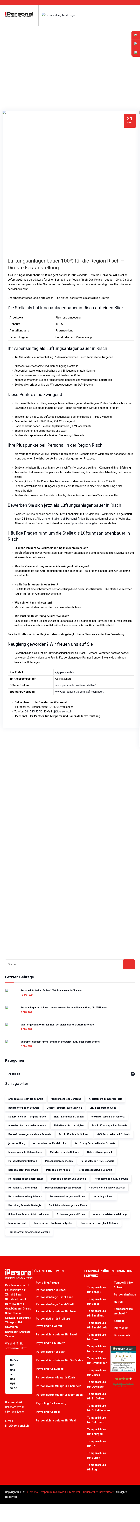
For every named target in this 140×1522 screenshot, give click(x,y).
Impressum (121, 1328)
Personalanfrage (125, 1294)
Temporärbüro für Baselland (96, 1313)
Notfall (118, 1301)
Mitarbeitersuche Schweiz (65, 1152)
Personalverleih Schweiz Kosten (107, 1187)
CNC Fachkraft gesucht (102, 1107)
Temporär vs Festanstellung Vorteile (29, 1232)
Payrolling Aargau (47, 1282)
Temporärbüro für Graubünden (97, 1361)
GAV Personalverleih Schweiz (113, 1134)
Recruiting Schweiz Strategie (24, 1205)
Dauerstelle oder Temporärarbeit (27, 1116)
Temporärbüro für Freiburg (96, 1349)
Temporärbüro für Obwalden (96, 1384)
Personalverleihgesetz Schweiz (63, 1187)
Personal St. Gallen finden (23, 1187)
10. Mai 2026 (26, 995)
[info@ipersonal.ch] (135, 35)
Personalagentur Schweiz (23, 1161)
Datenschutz (122, 1335)
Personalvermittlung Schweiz (25, 1196)
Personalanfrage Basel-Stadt (55, 1304)
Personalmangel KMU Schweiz (111, 1178)
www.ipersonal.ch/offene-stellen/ (75, 685)
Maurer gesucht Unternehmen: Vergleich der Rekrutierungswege (57, 1024)
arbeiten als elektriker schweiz (25, 1099)
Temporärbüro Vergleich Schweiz (99, 1223)
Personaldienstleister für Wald (56, 1420)
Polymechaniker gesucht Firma (67, 1196)
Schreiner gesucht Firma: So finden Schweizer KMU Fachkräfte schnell (60, 1041)
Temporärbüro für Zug (96, 1467)
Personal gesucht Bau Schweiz (68, 1178)
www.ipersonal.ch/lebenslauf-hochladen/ (79, 691)
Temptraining (62, 481)
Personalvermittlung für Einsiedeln (59, 1386)
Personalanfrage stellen (59, 1161)
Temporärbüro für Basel (96, 1301)
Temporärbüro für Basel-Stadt (97, 1325)
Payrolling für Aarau (49, 1326)
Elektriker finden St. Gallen (69, 1116)
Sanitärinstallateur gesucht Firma (68, 1205)
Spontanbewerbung (82, 523)
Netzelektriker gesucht (100, 1152)
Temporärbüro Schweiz (123, 1285)
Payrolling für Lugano (50, 1368)
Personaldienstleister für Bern (56, 1311)
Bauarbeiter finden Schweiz (23, 1107)
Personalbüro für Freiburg (53, 1318)
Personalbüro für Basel (51, 1290)
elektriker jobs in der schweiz (108, 1116)
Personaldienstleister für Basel (56, 1334)
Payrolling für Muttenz (51, 1343)
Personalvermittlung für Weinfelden (59, 1394)
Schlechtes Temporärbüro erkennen (28, 1214)
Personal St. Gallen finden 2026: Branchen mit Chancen (51, 990)
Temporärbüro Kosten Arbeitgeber (53, 1223)
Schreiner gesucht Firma (71, 1214)
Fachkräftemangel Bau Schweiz (109, 1125)
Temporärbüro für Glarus (96, 1372)
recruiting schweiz (103, 1196)
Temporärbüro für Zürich (96, 1455)
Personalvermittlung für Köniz (56, 1377)
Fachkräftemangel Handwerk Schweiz (29, 1134)
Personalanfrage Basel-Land (54, 1297)
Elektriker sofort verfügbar (69, 1125)
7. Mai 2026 (26, 1046)
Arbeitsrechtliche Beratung (66, 1099)
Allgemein (14, 1073)
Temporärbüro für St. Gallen (96, 1396)
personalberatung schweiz (23, 1170)
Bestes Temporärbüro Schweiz (64, 1107)
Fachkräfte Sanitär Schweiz (74, 1134)
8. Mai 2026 (26, 1029)
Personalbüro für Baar (51, 1351)
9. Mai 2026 (26, 1012)
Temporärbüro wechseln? (123, 1311)
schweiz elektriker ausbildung (110, 1214)
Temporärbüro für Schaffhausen (98, 1408)
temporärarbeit (17, 1223)
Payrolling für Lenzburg (51, 1403)
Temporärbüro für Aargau (96, 1289)
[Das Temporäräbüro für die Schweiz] (19, 15)
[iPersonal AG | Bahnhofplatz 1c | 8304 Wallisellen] (135, 52)
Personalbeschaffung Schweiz (95, 1170)
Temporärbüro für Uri (96, 1443)
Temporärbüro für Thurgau (96, 1432)
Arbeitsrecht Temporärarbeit (105, 1099)
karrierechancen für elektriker (50, 1143)
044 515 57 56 (33, 711)
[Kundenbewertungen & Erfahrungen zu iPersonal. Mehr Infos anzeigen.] (123, 1370)
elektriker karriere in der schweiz (27, 1125)
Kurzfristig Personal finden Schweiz (95, 1143)
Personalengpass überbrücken (25, 1178)
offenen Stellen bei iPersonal (59, 518)
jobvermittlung (16, 1143)
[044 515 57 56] (135, 43)
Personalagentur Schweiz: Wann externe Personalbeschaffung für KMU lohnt (63, 1007)
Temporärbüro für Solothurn (96, 1420)
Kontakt (119, 1320)
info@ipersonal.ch (17, 1425)
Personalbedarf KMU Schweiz (97, 1161)
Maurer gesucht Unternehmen (25, 1152)
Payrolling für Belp (48, 1411)
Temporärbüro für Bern (96, 1337)
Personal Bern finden (58, 1170)
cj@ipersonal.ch (64, 672)
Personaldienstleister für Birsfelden (60, 1360)
